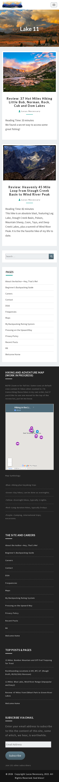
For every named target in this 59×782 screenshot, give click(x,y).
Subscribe (15, 755)
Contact (9, 299)
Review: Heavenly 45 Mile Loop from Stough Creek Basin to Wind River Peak (29, 190)
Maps (7, 317)
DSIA (7, 305)
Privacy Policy (11, 336)
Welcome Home (12, 354)
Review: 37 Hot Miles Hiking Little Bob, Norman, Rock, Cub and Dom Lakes (29, 102)
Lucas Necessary (30, 111)
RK (6, 348)
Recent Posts (11, 342)
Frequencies (10, 311)
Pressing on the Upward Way (18, 330)
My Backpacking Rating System (20, 324)
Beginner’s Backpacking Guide (19, 287)
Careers (8, 293)
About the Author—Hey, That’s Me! (21, 281)
